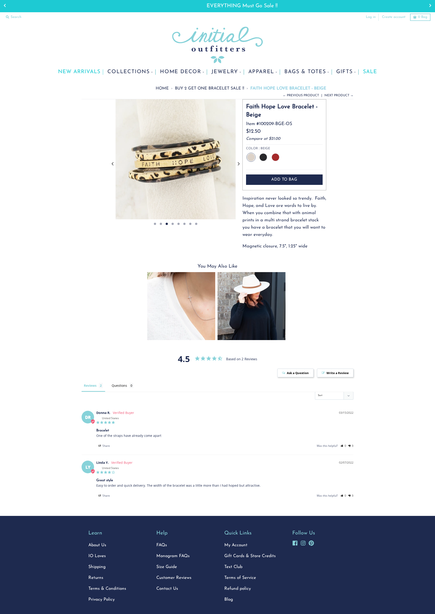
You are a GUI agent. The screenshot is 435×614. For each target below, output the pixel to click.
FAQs (161, 545)
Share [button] (106, 446)
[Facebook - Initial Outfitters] (295, 542)
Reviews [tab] (90, 385)
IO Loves (97, 556)
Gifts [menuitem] (344, 72)
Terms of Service (240, 578)
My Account (235, 545)
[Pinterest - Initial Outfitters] (311, 542)
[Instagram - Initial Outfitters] (303, 542)
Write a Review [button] (337, 373)
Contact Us (167, 589)
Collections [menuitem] (128, 72)
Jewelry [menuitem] (224, 72)
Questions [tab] (119, 385)
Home (162, 88)
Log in (371, 17)
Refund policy (237, 589)
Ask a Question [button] (298, 373)
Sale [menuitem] (370, 72)
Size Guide (166, 567)
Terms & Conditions (107, 589)
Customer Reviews (173, 578)
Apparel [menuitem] (261, 72)
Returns (95, 578)
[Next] (238, 163)
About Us (97, 545)
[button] (343, 446)
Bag (422, 17)
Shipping (97, 567)
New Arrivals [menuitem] (79, 72)
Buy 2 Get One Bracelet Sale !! (209, 88)
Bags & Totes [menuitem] (305, 72)
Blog (228, 599)
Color (258, 148)
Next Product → (338, 95)
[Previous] (113, 163)
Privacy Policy (101, 599)
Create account (393, 17)
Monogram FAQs (173, 556)
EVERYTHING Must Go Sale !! (217, 6)
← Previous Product (301, 95)
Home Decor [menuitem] (180, 72)
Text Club (233, 567)
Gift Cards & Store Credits (250, 556)
